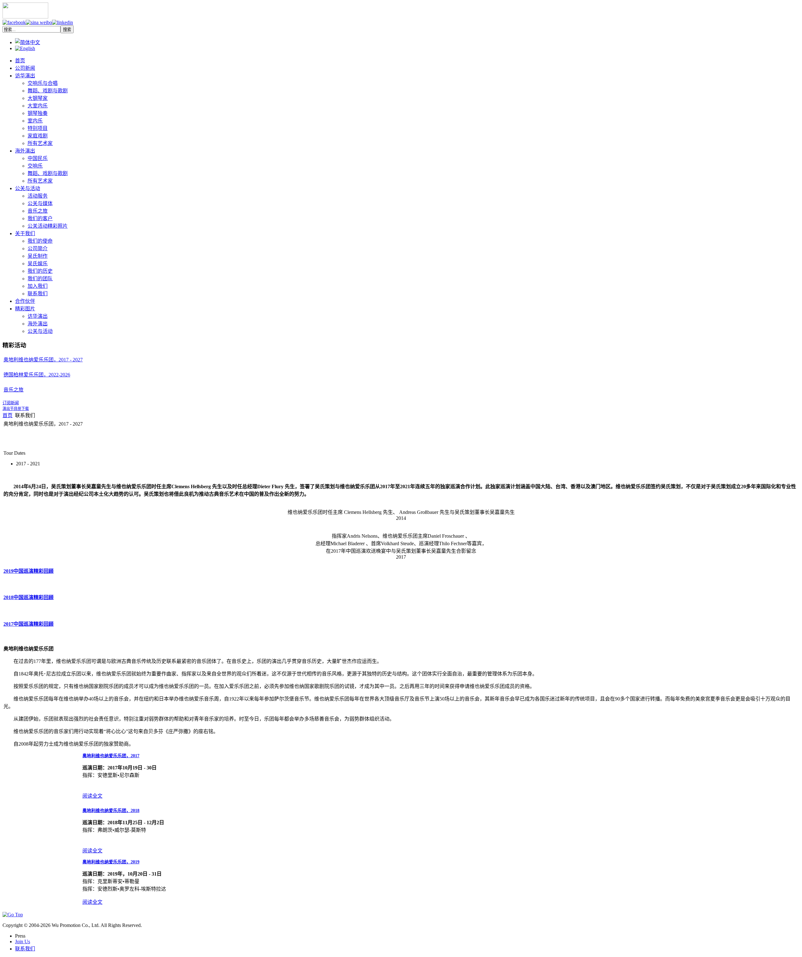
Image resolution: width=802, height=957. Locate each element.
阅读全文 (92, 796)
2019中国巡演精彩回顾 (28, 571)
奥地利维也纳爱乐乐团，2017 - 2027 (43, 359)
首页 (8, 415)
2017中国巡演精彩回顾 (28, 624)
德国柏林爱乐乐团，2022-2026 (36, 374)
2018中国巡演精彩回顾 (28, 597)
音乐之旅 (13, 389)
